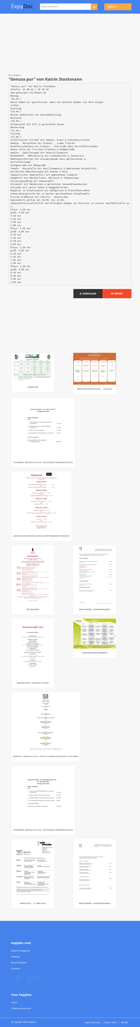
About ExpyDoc (19, 962)
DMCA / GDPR (110, 1022)
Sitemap (15, 956)
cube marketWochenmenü (94, 653)
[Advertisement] (70, 44)
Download (89, 293)
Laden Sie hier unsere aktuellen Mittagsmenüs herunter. (41, 536)
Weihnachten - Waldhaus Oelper (33, 683)
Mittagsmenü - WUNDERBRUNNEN (94, 609)
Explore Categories (20, 950)
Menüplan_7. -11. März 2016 (33, 903)
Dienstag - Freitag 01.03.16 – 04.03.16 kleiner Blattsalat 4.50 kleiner (45, 756)
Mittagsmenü (32, 609)
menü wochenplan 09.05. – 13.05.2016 (94, 389)
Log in (14, 1002)
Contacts (15, 968)
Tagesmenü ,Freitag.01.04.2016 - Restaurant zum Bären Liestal (43, 462)
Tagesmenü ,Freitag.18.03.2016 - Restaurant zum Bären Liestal (43, 830)
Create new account (21, 1008)
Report (118, 293)
